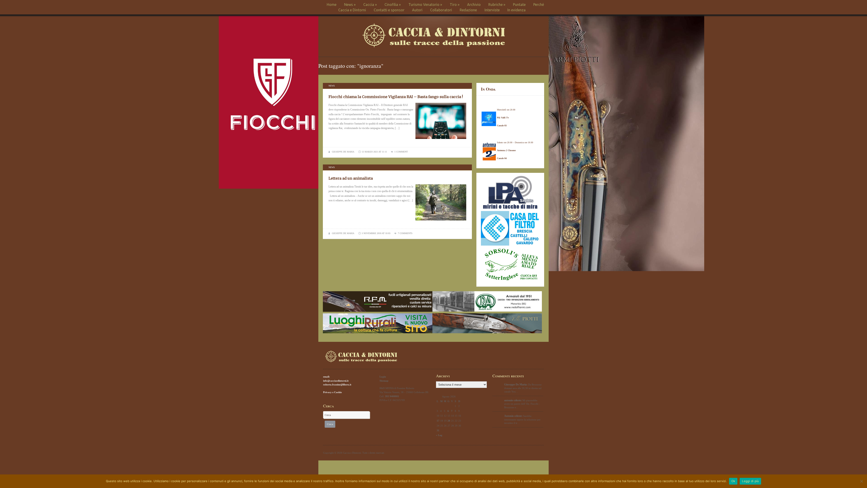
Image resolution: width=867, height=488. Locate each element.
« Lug (439, 435)
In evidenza (516, 10)
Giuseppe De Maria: (515, 384)
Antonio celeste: (513, 416)
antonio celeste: (513, 400)
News (350, 4)
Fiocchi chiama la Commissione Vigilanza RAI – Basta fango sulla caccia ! (396, 96)
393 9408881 (392, 396)
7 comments (405, 233)
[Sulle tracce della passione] (433, 46)
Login (383, 376)
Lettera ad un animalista (351, 178)
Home (331, 4)
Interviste (492, 10)
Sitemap (384, 380)
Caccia (370, 4)
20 (448, 420)
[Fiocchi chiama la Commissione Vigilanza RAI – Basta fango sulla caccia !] (440, 140)
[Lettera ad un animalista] (440, 221)
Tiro (454, 4)
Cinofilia (393, 4)
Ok (733, 481)
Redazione (468, 10)
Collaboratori (441, 10)
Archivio (474, 4)
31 (438, 430)
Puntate (519, 4)
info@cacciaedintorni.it (336, 380)
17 (438, 420)
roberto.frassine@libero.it (337, 384)
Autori (417, 10)
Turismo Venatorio (425, 4)
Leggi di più (750, 481)
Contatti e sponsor (389, 10)
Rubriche (496, 4)
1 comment (401, 151)
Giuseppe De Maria (343, 151)
